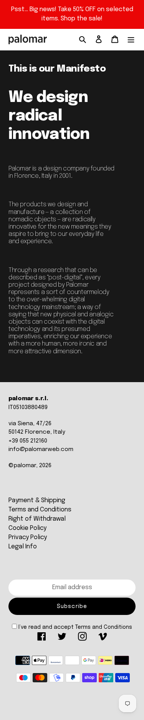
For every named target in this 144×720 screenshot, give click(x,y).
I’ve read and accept (75, 627)
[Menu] (131, 39)
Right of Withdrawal (37, 519)
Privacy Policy (27, 537)
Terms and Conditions (39, 509)
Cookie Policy (27, 528)
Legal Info (22, 546)
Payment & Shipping (36, 500)
